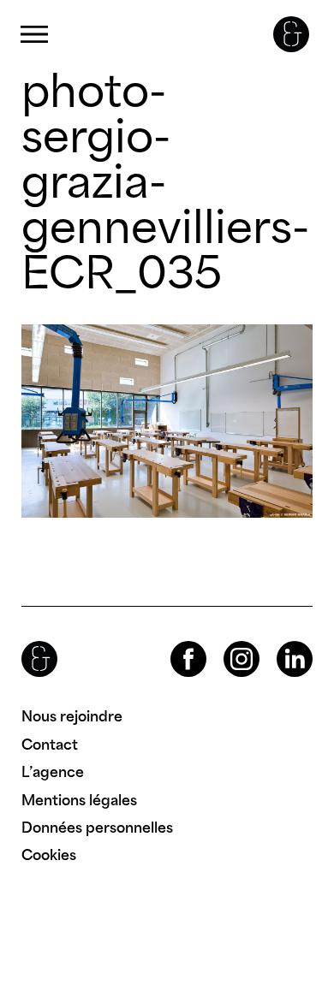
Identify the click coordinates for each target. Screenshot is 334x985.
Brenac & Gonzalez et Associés (291, 34)
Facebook (173, 641)
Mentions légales (79, 800)
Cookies (48, 854)
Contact (49, 744)
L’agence (52, 771)
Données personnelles (97, 827)
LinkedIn (279, 641)
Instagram (226, 641)
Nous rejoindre (71, 716)
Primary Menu (34, 34)
